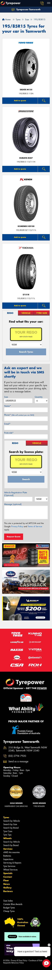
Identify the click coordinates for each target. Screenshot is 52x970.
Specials (7, 873)
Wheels (7, 838)
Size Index (8, 900)
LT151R (26, 295)
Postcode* (8, 432)
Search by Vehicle (11, 820)
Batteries (7, 855)
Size (6, 397)
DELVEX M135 (26, 90)
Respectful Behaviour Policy (13, 963)
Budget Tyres (9, 907)
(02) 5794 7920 (17, 755)
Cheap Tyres (9, 911)
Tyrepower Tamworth (28, 9)
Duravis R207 (26, 158)
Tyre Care (7, 831)
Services (7, 848)
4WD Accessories (11, 852)
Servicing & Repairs (12, 862)
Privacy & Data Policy (19, 960)
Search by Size (10, 824)
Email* (7, 423)
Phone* (19, 415)
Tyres (6, 817)
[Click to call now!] (42, 3)
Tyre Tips (7, 834)
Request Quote (13, 536)
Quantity (39, 397)
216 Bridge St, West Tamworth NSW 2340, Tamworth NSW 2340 (27, 749)
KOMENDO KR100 (26, 226)
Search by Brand (11, 827)
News (6, 884)
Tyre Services (9, 866)
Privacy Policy (17, 526)
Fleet (6, 880)
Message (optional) (13, 504)
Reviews (8, 891)
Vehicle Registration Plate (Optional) (15, 494)
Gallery (7, 887)
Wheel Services (10, 869)
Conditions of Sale (35, 960)
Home (8, 19)
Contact (7, 876)
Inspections (8, 859)
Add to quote (20, 100)
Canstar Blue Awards (12, 904)
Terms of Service (35, 526)
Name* (7, 406)
